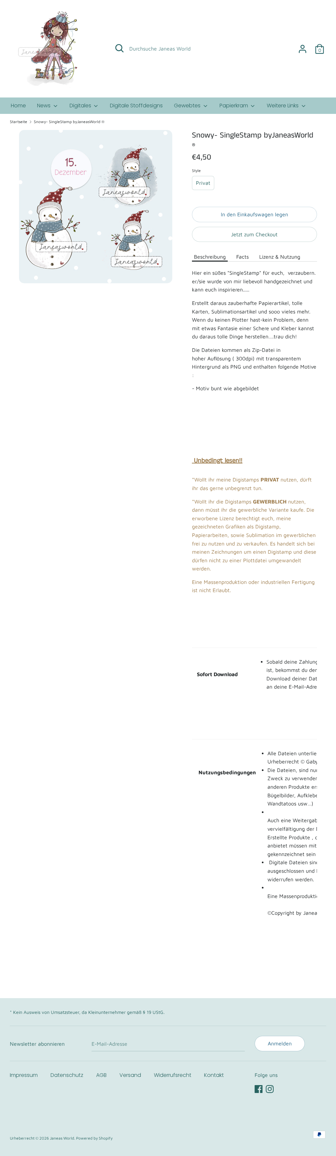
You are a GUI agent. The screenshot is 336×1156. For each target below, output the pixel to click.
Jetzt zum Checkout (254, 234)
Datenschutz (67, 1075)
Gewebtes (188, 105)
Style (196, 170)
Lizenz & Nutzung (279, 257)
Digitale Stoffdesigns (136, 105)
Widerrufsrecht (172, 1075)
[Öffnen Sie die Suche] (119, 48)
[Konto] (302, 46)
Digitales (81, 105)
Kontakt (214, 1075)
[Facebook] (258, 1088)
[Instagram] (270, 1088)
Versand (130, 1075)
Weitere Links (283, 105)
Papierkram (234, 105)
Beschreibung (210, 257)
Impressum (24, 1075)
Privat (203, 183)
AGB (101, 1075)
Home (18, 105)
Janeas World (62, 1138)
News (44, 105)
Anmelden (280, 1043)
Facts (242, 257)
